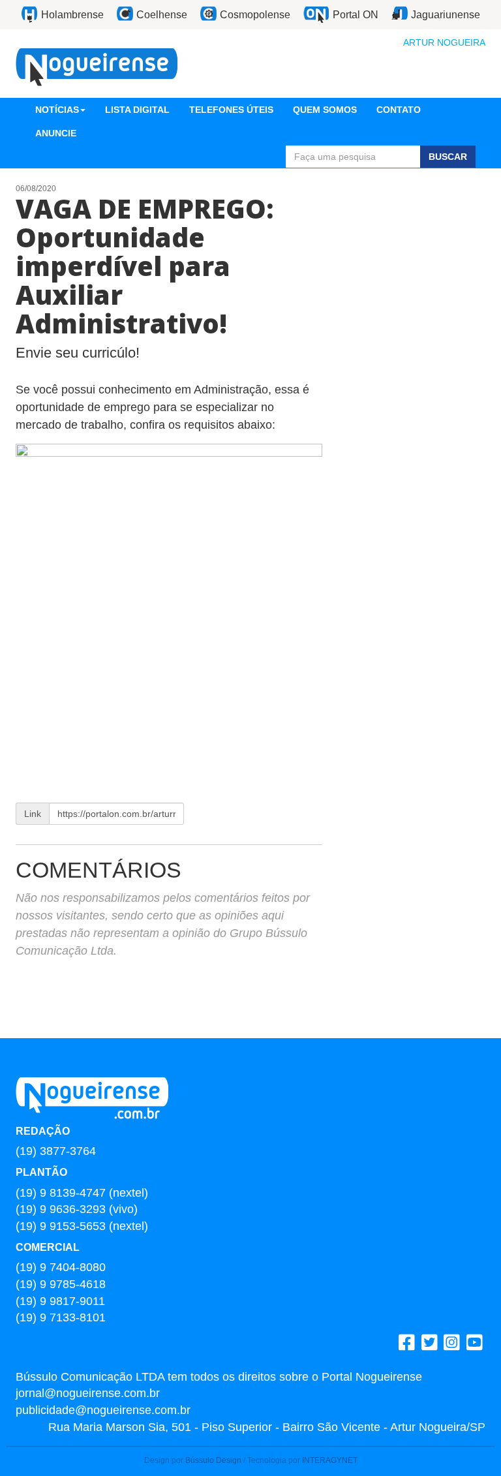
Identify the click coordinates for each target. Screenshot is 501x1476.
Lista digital (137, 109)
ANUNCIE (55, 133)
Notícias (57, 109)
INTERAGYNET (329, 1460)
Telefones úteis (231, 109)
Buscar (448, 156)
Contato (398, 109)
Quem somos (325, 109)
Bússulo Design (213, 1460)
